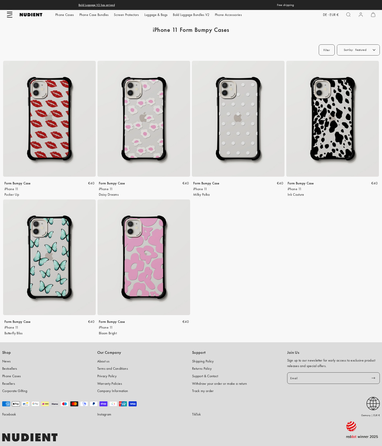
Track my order (203, 391)
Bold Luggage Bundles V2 (191, 14)
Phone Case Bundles (94, 14)
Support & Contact (205, 376)
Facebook (9, 414)
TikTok (196, 414)
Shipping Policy (203, 361)
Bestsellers (9, 368)
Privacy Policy (107, 376)
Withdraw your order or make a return (219, 383)
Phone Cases (64, 14)
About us (103, 361)
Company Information (112, 391)
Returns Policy (202, 368)
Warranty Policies (109, 383)
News (6, 361)
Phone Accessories (228, 14)
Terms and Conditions (112, 368)
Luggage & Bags (156, 14)
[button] (10, 14)
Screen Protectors (126, 14)
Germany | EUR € (370, 415)
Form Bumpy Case (17, 183)
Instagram (104, 414)
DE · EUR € (331, 14)
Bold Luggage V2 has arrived (96, 5)
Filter (326, 50)
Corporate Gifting (14, 391)
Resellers (8, 383)
